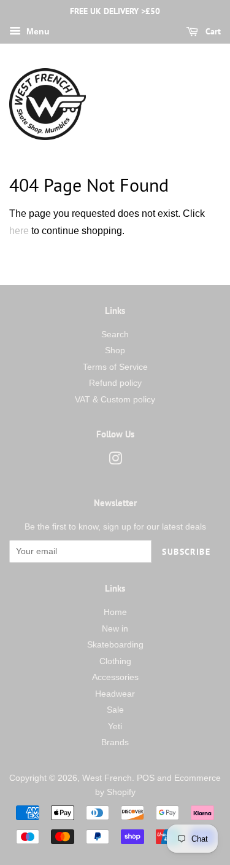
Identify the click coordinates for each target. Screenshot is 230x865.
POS (146, 778)
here (19, 230)
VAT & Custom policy (115, 399)
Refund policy (115, 383)
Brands (115, 742)
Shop (115, 350)
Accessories (115, 677)
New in (115, 628)
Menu (37, 31)
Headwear (115, 694)
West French (107, 778)
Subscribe (186, 551)
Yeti (115, 726)
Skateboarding (115, 644)
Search (115, 334)
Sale (115, 709)
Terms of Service (115, 367)
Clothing (115, 661)
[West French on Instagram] (115, 461)
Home (115, 612)
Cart (212, 31)
